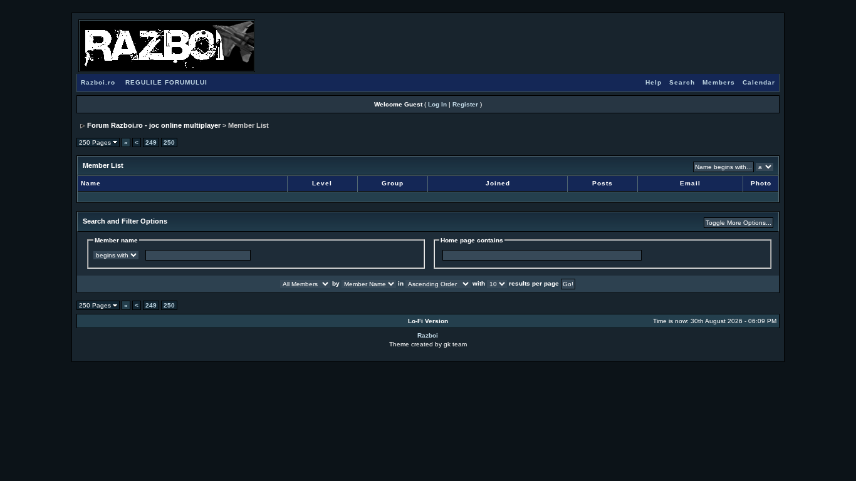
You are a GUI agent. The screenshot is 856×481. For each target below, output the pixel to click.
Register (465, 104)
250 (169, 142)
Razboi (427, 335)
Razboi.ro (98, 82)
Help (653, 82)
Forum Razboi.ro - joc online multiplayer (154, 125)
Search (682, 82)
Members (718, 82)
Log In (437, 104)
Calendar (759, 82)
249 (151, 142)
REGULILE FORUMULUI (166, 82)
